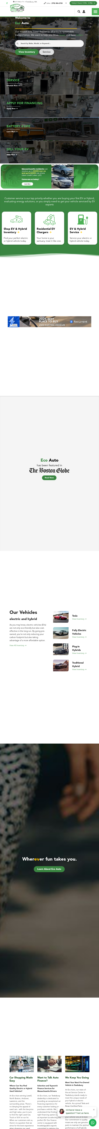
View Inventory (27, 52)
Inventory (10, 232)
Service (47, 52)
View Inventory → (79, 619)
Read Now (49, 478)
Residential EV (46, 229)
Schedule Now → (13, 86)
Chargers (42, 232)
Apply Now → (12, 108)
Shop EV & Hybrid (15, 229)
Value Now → (12, 155)
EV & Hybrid (78, 229)
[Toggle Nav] (95, 11)
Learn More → (12, 132)
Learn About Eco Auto (49, 869)
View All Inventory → (18, 645)
